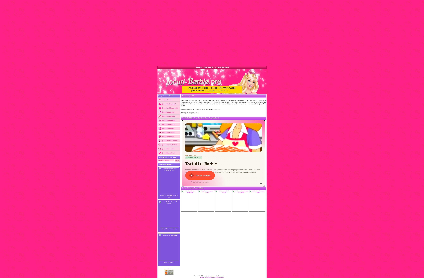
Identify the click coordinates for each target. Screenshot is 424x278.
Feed (169, 269)
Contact (202, 277)
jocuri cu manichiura (170, 141)
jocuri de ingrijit (168, 128)
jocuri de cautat (168, 149)
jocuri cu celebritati (169, 145)
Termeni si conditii (210, 277)
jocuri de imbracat (169, 104)
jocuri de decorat (168, 124)
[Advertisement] (66, 33)
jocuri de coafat (168, 136)
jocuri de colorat (168, 153)
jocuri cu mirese (168, 112)
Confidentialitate (220, 277)
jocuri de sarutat (168, 132)
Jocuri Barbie (167, 100)
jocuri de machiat (168, 116)
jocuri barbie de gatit (170, 108)
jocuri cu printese (168, 120)
